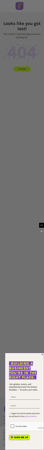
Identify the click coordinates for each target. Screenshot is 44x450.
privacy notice (30, 416)
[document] (22, 225)
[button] (42, 354)
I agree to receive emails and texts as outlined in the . (24, 415)
